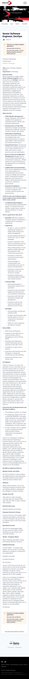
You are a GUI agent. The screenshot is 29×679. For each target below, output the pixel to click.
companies (4, 24)
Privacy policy (11, 647)
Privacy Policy (23, 664)
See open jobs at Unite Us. (14, 48)
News (3, 664)
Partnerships (14, 664)
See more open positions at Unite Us (14, 631)
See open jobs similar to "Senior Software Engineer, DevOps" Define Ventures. (15, 52)
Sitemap (3, 666)
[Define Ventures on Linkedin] (2, 662)
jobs (11, 24)
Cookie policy (18, 647)
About (7, 664)
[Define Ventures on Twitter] (5, 662)
